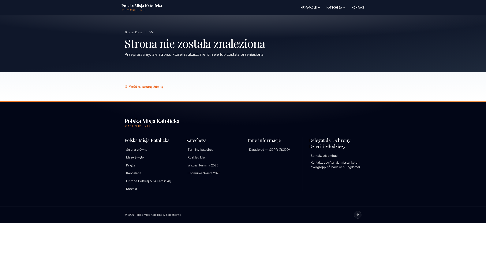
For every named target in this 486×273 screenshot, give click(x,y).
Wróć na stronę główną (146, 87)
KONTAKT (358, 7)
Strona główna (134, 32)
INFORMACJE (308, 7)
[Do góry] (357, 215)
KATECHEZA (334, 7)
